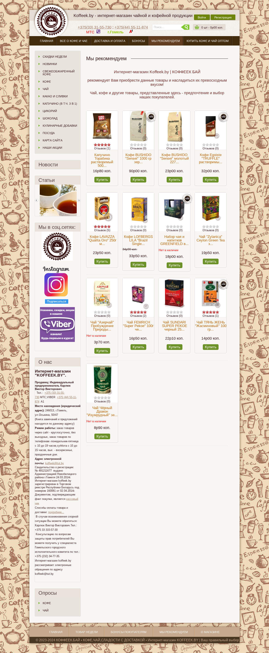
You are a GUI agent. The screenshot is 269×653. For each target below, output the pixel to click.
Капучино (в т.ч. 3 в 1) (60, 103)
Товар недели (86, 632)
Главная (46, 41)
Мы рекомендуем (166, 41)
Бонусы (138, 41)
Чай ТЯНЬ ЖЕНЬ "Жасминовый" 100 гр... (210, 325)
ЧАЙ (46, 610)
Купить (102, 180)
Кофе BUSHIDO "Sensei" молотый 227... (174, 158)
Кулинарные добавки (60, 125)
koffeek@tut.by (54, 463)
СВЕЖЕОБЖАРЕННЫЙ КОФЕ (59, 73)
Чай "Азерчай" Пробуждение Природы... (102, 325)
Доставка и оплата (109, 41)
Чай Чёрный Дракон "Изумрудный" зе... (102, 411)
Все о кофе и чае (73, 41)
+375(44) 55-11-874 (131, 27)
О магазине (134, 50)
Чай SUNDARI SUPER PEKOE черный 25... (174, 325)
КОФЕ (47, 603)
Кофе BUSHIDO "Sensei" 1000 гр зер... (138, 158)
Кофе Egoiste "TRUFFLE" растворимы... (210, 158)
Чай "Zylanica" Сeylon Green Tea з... (210, 240)
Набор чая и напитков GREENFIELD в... (174, 240)
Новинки (50, 64)
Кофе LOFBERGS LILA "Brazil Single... (138, 240)
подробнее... (56, 512)
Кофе (47, 81)
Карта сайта (52, 140)
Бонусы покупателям (128, 632)
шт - (212, 27)
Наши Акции (52, 147)
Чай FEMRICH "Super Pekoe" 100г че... (138, 325)
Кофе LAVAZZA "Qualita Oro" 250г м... (102, 240)
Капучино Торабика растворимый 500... (102, 160)
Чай (46, 89)
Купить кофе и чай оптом (208, 41)
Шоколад (50, 118)
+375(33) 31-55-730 (94, 27)
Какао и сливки (55, 96)
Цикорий (50, 111)
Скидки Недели (55, 56)
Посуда (49, 133)
